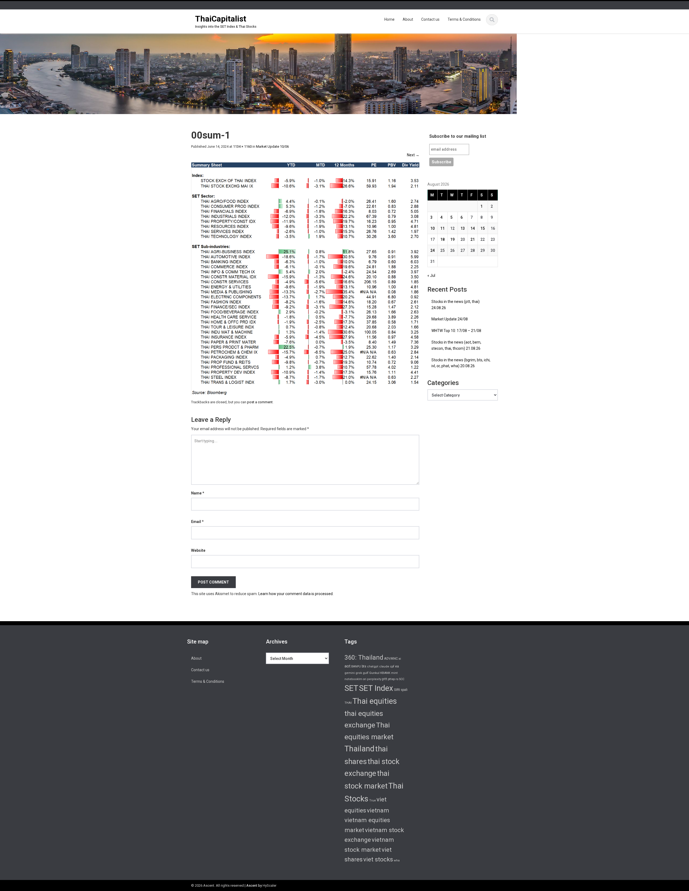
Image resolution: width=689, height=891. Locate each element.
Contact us (430, 19)
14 (472, 228)
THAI (348, 703)
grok (359, 673)
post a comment (260, 402)
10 (432, 228)
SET (351, 688)
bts (364, 666)
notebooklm (353, 679)
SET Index (376, 688)
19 (452, 239)
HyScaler (269, 885)
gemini (349, 673)
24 (432, 250)
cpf (392, 666)
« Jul (431, 275)
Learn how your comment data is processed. (295, 594)
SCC (401, 679)
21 (472, 239)
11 (442, 228)
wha (397, 860)
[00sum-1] (305, 278)
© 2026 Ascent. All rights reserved (217, 885)
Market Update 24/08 (449, 319)
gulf (365, 673)
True (372, 800)
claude (384, 666)
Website (198, 550)
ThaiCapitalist (220, 18)
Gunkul (374, 673)
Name (197, 493)
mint (394, 673)
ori (364, 679)
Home (389, 19)
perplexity (374, 679)
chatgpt (372, 666)
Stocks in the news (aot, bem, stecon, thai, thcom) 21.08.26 (456, 345)
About (408, 19)
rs (397, 679)
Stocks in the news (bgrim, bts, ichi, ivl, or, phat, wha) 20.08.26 (460, 363)
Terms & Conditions (464, 19)
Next (413, 155)
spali (404, 690)
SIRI (397, 690)
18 (442, 239)
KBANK (385, 673)
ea (397, 666)
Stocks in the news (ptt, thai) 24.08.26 (455, 304)
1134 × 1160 (242, 146)
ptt (384, 679)
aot (347, 666)
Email (197, 521)
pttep (391, 679)
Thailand (359, 748)
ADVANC (391, 658)
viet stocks (378, 859)
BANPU (356, 666)
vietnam (378, 810)
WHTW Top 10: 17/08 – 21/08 (456, 330)
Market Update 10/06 (272, 146)
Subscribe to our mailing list (457, 136)
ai (400, 658)
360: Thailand (363, 657)
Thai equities (375, 701)
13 (462, 228)
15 (482, 228)
